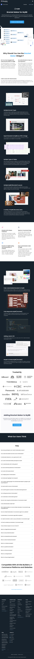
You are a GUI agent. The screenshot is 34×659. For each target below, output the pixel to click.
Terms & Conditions (14, 654)
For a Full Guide (17, 425)
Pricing (3, 603)
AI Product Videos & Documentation (29, 609)
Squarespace (20, 604)
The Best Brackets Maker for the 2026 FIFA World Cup (5, 642)
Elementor (19, 609)
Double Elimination (13, 605)
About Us (3, 601)
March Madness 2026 (12, 602)
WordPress (19, 603)
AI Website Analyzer (29, 614)
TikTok (12, 640)
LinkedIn (12, 635)
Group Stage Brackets (12, 613)
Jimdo (19, 614)
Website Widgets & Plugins (29, 602)
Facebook (12, 634)
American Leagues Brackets (13, 624)
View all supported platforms (16, 589)
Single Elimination (12, 604)
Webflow (19, 607)
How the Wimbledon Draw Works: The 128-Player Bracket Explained (5, 637)
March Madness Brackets (12, 608)
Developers (3, 607)
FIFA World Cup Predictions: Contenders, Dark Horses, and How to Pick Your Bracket (5, 645)
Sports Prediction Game (28, 604)
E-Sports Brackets (12, 628)
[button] (17, 450)
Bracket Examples (4, 606)
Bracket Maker (5, 4)
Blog (2, 604)
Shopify (19, 601)
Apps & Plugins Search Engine (28, 616)
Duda (18, 612)
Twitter (12, 642)
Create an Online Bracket (17, 22)
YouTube (12, 637)
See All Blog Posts (3, 650)
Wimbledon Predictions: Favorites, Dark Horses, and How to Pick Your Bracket (5, 647)
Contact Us (3, 609)
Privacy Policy (20, 654)
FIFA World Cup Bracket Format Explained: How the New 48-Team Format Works (5, 640)
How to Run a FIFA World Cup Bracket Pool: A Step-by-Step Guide (5, 635)
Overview (25, 4)
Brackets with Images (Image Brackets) (12, 618)
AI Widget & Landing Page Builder (29, 607)
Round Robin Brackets (12, 610)
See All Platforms (20, 617)
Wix (18, 606)
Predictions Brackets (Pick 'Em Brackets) (13, 615)
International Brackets (12, 626)
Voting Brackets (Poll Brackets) (13, 621)
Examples (11, 629)
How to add (31, 4)
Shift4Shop (19, 615)
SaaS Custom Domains (28, 612)
